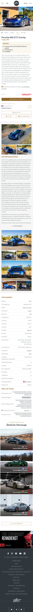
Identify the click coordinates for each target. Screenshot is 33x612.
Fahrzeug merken (17, 99)
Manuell (29, 330)
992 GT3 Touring (27, 307)
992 (30, 314)
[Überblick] (2, 33)
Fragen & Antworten (16, 585)
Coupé (29, 310)
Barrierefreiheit (16, 569)
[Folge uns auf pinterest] (16, 553)
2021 (30, 301)
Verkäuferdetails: (8, 103)
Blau (30, 353)
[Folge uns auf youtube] (20, 553)
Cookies (16, 588)
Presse (16, 583)
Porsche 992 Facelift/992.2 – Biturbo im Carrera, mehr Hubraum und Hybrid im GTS (21, 393)
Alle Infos (26, 410)
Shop (30, 3)
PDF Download (25, 116)
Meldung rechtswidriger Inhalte (16, 572)
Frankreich (28, 381)
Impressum (16, 560)
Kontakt (16, 577)
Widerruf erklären (16, 591)
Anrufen (17, 112)
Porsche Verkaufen (16, 574)
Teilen (9, 116)
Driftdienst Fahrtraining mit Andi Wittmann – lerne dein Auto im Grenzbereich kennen (22, 414)
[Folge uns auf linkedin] (25, 553)
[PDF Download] (21, 609)
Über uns (16, 580)
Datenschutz (16, 566)
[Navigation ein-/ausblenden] (2, 3)
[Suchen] (7, 3)
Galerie (6, 32)
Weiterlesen (18, 226)
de (26, 3)
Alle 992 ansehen (16, 523)
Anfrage (23, 32)
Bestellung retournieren (16, 594)
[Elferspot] (16, 3)
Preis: (4, 94)
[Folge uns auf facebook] (8, 553)
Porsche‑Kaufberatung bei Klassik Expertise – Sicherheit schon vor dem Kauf (23, 406)
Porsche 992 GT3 (26, 397)
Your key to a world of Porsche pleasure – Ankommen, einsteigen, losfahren (23, 401)
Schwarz (29, 350)
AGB (16, 563)
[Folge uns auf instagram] (12, 553)
